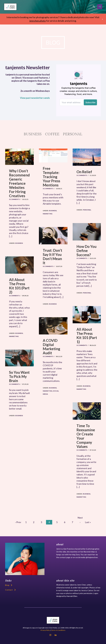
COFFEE (52, 134)
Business (19, 243)
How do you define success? (86, 250)
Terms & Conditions (58, 630)
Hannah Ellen (72, 596)
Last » (88, 522)
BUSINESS (32, 134)
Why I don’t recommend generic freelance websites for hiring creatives (19, 183)
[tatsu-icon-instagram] (51, 635)
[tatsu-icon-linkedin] (55, 635)
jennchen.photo (37, 20)
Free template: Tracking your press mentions (51, 176)
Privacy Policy (45, 630)
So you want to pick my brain (19, 376)
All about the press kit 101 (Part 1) (87, 335)
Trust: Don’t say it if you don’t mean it (52, 256)
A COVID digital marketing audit (51, 346)
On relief (84, 172)
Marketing (47, 214)
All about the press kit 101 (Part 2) (19, 286)
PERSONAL (72, 134)
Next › (80, 518)
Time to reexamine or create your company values (86, 436)
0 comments (14, 199)
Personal (87, 210)
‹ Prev (18, 522)
